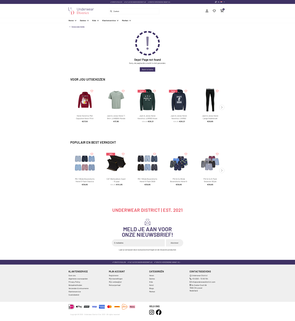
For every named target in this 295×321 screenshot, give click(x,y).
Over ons (72, 275)
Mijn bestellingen (115, 279)
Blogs (151, 288)
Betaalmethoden (75, 285)
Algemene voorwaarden (78, 279)
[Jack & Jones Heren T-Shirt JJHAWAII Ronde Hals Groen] (116, 100)
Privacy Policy (74, 282)
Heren (151, 275)
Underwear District (200, 275)
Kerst (151, 285)
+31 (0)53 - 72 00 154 (199, 279)
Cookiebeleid (74, 295)
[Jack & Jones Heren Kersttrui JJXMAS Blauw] (179, 100)
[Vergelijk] (216, 2)
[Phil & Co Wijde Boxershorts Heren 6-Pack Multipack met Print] (179, 163)
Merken (152, 291)
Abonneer (174, 243)
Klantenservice (75, 291)
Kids (151, 282)
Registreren (113, 275)
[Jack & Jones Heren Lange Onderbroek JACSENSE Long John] (210, 100)
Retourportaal (114, 285)
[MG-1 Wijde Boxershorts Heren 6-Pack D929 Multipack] (147, 163)
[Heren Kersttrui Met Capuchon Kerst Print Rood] (85, 100)
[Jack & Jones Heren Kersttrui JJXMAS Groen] (147, 100)
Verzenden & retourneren (79, 288)
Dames (152, 279)
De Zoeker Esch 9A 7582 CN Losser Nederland (198, 288)
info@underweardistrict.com (203, 282)
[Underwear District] (81, 10)
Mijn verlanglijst (115, 282)
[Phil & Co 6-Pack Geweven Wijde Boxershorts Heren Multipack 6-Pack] (210, 163)
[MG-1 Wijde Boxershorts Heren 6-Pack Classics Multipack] (85, 163)
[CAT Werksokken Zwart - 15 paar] (116, 163)
